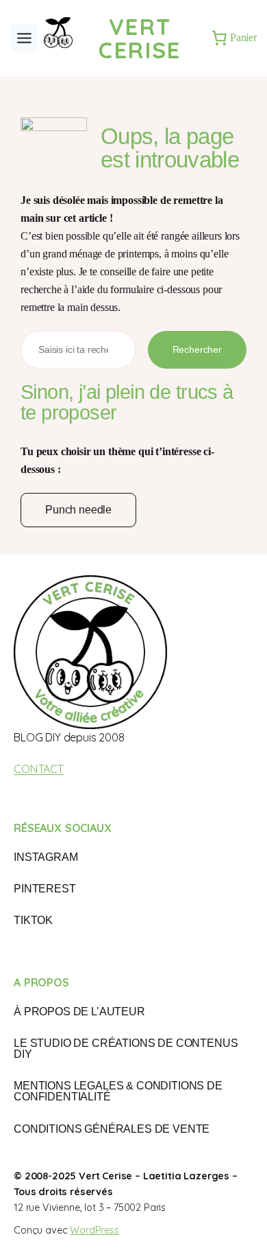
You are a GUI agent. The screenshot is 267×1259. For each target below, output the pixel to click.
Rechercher (197, 349)
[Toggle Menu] (24, 38)
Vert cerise (140, 38)
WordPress (94, 1230)
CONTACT (39, 769)
